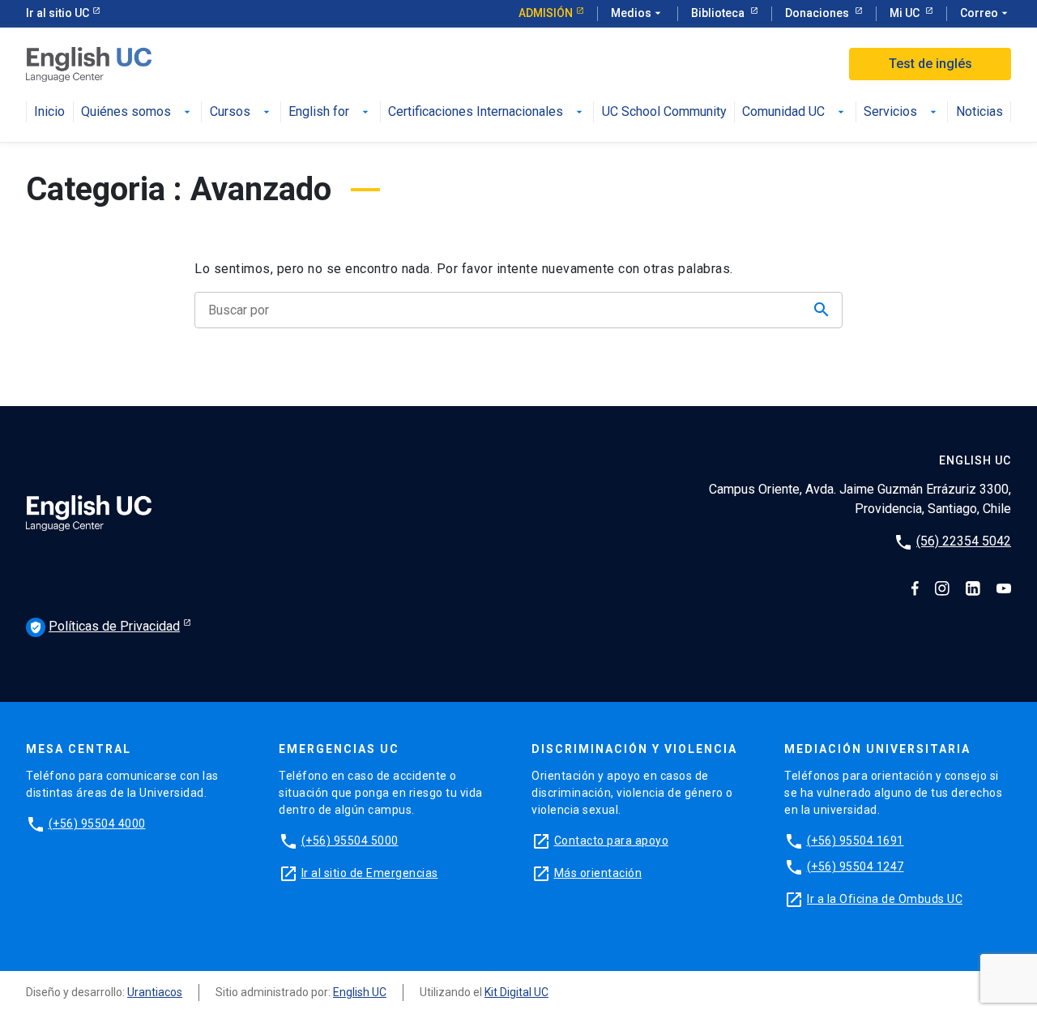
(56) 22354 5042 (963, 541)
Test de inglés (930, 63)
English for (318, 112)
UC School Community (664, 112)
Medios (637, 12)
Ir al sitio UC (57, 12)
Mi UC (906, 12)
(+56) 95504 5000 (350, 840)
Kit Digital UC (516, 992)
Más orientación (598, 872)
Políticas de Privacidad (104, 626)
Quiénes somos (126, 112)
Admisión (545, 12)
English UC (359, 992)
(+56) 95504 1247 (855, 866)
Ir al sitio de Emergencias (369, 872)
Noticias (979, 112)
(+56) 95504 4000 (97, 823)
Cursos (230, 112)
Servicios (890, 112)
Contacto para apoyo (611, 840)
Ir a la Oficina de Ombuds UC (884, 898)
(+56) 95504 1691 (855, 840)
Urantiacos (154, 992)
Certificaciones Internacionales (475, 112)
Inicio (49, 112)
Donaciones (818, 12)
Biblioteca (719, 12)
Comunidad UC (783, 112)
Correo (985, 12)
